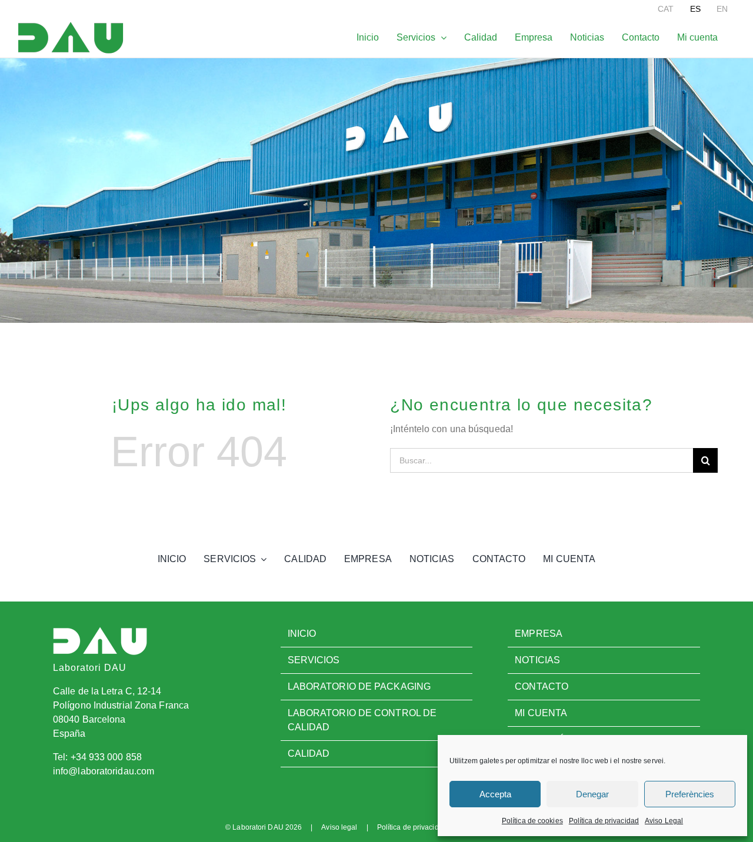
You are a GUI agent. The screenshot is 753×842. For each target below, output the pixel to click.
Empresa (538, 634)
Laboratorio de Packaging (359, 686)
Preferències (689, 794)
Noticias (537, 660)
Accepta (495, 794)
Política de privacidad (604, 821)
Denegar (592, 794)
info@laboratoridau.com (103, 771)
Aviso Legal (664, 821)
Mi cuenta (541, 713)
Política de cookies (532, 821)
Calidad (309, 754)
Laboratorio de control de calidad (362, 720)
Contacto (541, 686)
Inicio (302, 634)
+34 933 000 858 (106, 757)
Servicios (314, 660)
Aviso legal (339, 827)
